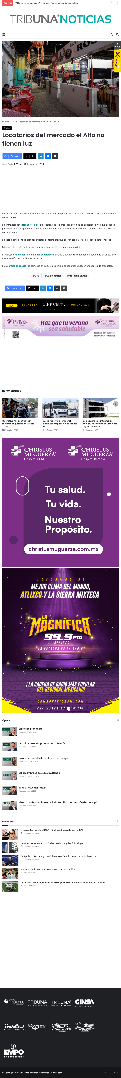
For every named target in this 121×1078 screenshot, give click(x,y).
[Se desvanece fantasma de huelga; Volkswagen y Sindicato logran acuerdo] (101, 408)
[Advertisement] (60, 186)
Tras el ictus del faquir (32, 787)
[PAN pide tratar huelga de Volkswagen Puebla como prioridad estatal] (10, 860)
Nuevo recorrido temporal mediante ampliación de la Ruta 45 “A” (59, 423)
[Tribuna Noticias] (60, 18)
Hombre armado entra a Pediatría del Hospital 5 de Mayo (52, 843)
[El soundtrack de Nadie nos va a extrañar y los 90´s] (10, 873)
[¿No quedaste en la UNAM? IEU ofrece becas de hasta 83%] (10, 834)
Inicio (6, 122)
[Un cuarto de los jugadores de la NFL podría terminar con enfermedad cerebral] (10, 886)
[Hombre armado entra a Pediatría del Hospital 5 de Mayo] (10, 847)
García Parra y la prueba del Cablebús (42, 743)
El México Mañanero (31, 728)
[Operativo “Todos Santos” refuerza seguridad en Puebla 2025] (20, 408)
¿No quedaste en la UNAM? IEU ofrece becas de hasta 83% (52, 830)
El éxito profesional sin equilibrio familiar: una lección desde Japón (59, 802)
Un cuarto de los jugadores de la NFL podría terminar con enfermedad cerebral (63, 882)
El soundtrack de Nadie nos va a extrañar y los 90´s (48, 869)
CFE (37, 275)
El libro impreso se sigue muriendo (39, 773)
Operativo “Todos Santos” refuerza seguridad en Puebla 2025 (18, 423)
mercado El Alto (78, 275)
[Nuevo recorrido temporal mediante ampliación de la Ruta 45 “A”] (60, 408)
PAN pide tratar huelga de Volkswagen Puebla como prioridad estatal (59, 856)
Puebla (14, 122)
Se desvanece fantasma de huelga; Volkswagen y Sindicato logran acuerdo (100, 423)
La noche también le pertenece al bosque (44, 758)
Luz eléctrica (54, 275)
